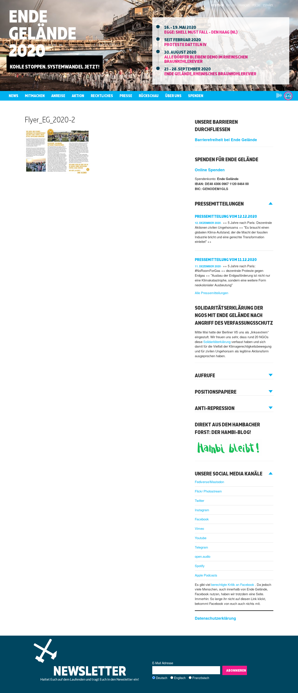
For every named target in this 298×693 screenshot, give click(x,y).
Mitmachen (35, 95)
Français (244, 5)
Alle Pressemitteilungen (211, 292)
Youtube (200, 537)
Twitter (199, 500)
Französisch (200, 678)
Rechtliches (102, 95)
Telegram (201, 547)
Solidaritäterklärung (217, 341)
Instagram (202, 510)
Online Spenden (210, 169)
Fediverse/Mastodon (209, 481)
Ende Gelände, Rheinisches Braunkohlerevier (210, 73)
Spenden (195, 95)
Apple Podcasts (206, 575)
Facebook (202, 519)
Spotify (200, 565)
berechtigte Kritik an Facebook (233, 584)
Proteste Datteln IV (185, 44)
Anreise (58, 95)
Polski (256, 5)
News (13, 95)
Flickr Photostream (208, 491)
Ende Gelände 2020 (42, 33)
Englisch (180, 678)
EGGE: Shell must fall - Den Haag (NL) (201, 31)
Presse (126, 95)
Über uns (173, 95)
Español (268, 5)
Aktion (78, 95)
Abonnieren (236, 670)
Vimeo (199, 528)
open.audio (202, 556)
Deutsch (217, 5)
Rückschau (149, 95)
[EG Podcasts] (288, 95)
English (231, 5)
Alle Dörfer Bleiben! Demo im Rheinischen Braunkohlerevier (206, 59)
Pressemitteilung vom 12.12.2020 (226, 216)
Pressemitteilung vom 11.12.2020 (226, 259)
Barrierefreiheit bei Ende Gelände (226, 139)
